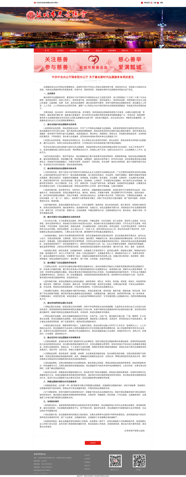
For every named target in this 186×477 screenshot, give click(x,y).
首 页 (47, 50)
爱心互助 (138, 50)
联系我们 (87, 469)
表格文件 (87, 465)
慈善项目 (86, 50)
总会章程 (87, 458)
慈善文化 (125, 50)
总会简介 (87, 455)
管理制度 (87, 462)
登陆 (161, 2)
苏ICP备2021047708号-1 (42, 470)
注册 (155, 2)
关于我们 (60, 50)
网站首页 (147, 2)
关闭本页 (93, 443)
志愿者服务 (112, 50)
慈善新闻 (73, 50)
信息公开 (99, 50)
